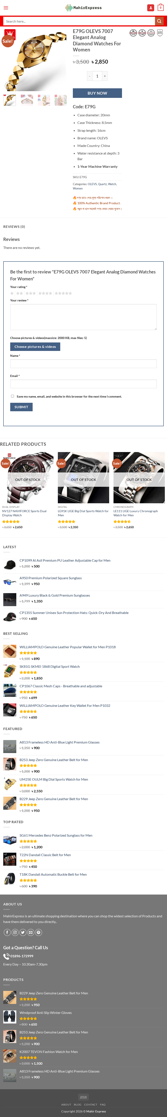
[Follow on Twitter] (23, 932)
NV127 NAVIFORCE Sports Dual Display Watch (24, 513)
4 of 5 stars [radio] (44, 293)
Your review (19, 300)
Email (15, 376)
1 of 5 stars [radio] (11, 293)
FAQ (103, 1104)
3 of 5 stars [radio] (30, 293)
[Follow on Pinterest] (38, 932)
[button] (5, 7)
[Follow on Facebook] (7, 932)
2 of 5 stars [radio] (19, 293)
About (66, 1104)
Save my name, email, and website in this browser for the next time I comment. (69, 396)
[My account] (150, 8)
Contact (90, 1104)
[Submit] (159, 21)
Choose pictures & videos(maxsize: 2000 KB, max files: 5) (48, 338)
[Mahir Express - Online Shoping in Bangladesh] (83, 8)
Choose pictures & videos (35, 347)
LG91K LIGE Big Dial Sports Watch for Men (83, 513)
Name (15, 355)
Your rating (18, 287)
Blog (78, 1104)
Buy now (97, 93)
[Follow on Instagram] (15, 932)
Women (78, 188)
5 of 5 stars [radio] (62, 293)
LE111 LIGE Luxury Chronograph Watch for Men (136, 513)
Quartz (102, 184)
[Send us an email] (30, 932)
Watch (112, 184)
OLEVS (92, 184)
